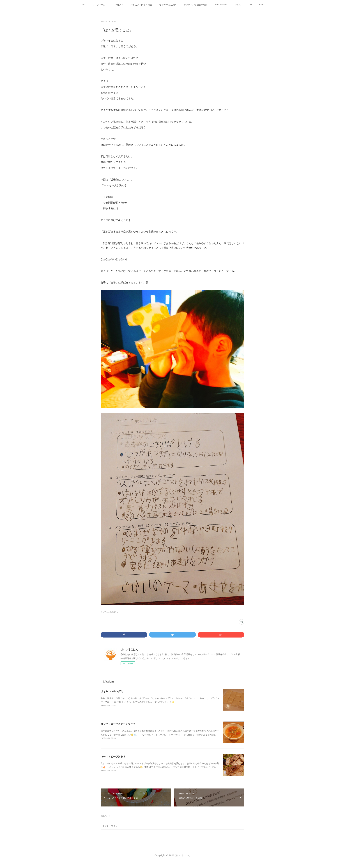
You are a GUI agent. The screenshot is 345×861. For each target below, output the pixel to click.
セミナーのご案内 (167, 4)
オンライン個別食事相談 (195, 4)
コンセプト (117, 4)
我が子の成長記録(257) (110, 612)
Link (250, 4)
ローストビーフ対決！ (113, 756)
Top (83, 4)
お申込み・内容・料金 (141, 4)
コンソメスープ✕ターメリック (118, 724)
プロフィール (98, 4)
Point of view (221, 4)
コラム (237, 4)
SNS (261, 4)
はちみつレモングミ (112, 691)
